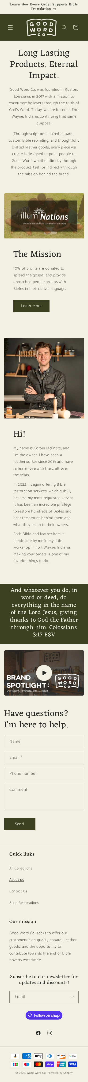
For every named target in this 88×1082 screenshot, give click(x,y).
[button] (10, 27)
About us (16, 880)
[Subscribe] (72, 997)
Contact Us (18, 891)
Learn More (31, 306)
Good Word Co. (36, 1073)
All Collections (20, 868)
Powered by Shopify (60, 1073)
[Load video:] (44, 673)
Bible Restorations (24, 903)
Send (19, 824)
